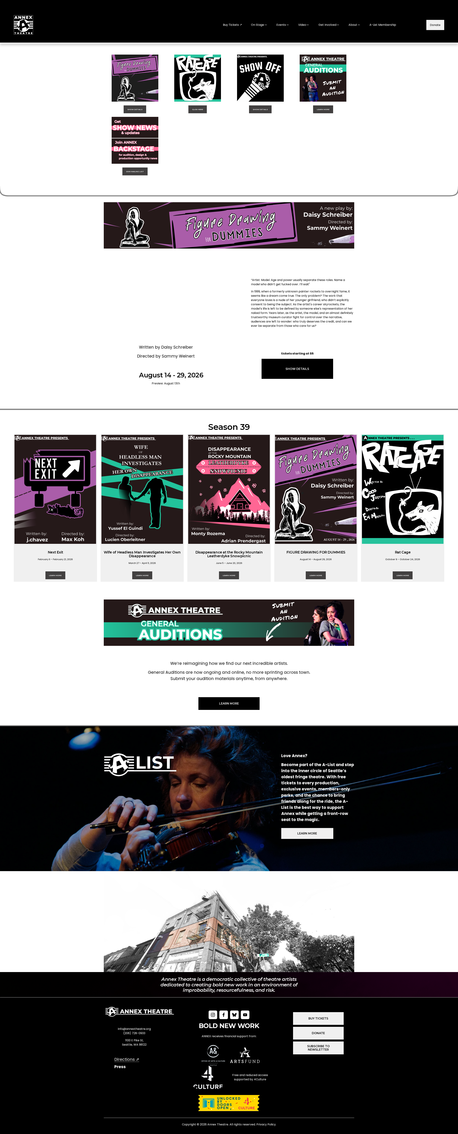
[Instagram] (213, 1015)
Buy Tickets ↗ (232, 25)
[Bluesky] (234, 1015)
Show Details (134, 109)
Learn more (307, 833)
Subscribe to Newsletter (318, 1048)
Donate (435, 25)
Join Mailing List (135, 171)
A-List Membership (382, 25)
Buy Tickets (318, 1018)
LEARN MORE (229, 703)
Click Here (197, 109)
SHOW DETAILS (297, 369)
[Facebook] (223, 1015)
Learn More (323, 109)
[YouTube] (245, 1015)
